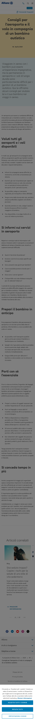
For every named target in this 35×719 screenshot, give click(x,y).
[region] (17, 702)
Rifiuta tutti (17, 709)
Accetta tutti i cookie (17, 703)
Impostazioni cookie (17, 716)
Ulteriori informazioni (24, 698)
